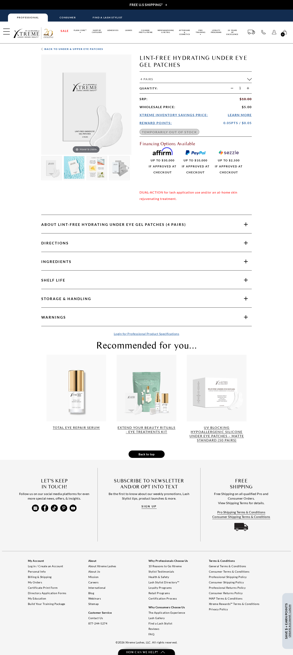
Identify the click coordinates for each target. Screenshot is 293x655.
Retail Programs (159, 593)
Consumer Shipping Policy (226, 582)
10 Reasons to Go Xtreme (165, 566)
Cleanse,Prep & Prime (146, 31)
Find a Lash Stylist (160, 623)
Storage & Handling (66, 298)
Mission (93, 577)
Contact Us (95, 618)
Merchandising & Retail (166, 31)
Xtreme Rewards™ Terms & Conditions (234, 604)
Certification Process (162, 598)
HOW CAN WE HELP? (142, 652)
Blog (91, 593)
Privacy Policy (218, 609)
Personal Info (37, 571)
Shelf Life (53, 280)
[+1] (248, 88)
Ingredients (56, 261)
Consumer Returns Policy (226, 593)
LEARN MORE (240, 115)
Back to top (147, 454)
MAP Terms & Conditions (226, 598)
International (97, 587)
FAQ (151, 634)
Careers (93, 582)
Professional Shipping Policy (228, 577)
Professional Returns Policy (227, 587)
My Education (37, 598)
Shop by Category (97, 31)
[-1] (232, 88)
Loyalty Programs (216, 31)
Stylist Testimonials (161, 571)
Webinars (94, 598)
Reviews (153, 628)
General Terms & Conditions (227, 566)
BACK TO (73, 48)
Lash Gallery (156, 618)
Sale (65, 31)
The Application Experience (166, 612)
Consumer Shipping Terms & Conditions (241, 517)
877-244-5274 (97, 623)
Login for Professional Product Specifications (146, 334)
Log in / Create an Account (45, 566)
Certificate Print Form (43, 587)
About (113, 224)
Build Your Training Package (46, 604)
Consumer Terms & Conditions (229, 571)
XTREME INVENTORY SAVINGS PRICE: (174, 115)
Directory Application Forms (47, 593)
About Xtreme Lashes (102, 566)
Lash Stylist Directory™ (163, 582)
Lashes (128, 30)
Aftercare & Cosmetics (184, 32)
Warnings (53, 317)
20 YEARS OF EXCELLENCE (232, 32)
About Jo (94, 571)
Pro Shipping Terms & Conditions (241, 512)
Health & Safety (158, 577)
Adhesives (112, 30)
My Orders (35, 582)
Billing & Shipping (40, 577)
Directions (55, 243)
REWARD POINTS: (156, 123)
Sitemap (93, 604)
